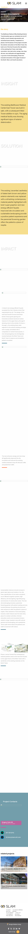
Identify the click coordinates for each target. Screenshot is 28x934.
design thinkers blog (15, 924)
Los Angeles (9, 914)
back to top (12, 931)
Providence (18, 915)
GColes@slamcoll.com (13, 837)
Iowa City (18, 912)
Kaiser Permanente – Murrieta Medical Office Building (14, 869)
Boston (8, 911)
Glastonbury (9, 912)
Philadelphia (9, 915)
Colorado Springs (18, 909)
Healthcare (5, 7)
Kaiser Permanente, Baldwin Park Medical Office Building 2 (14, 886)
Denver (14, 911)
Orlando (17, 914)
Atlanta (8, 909)
